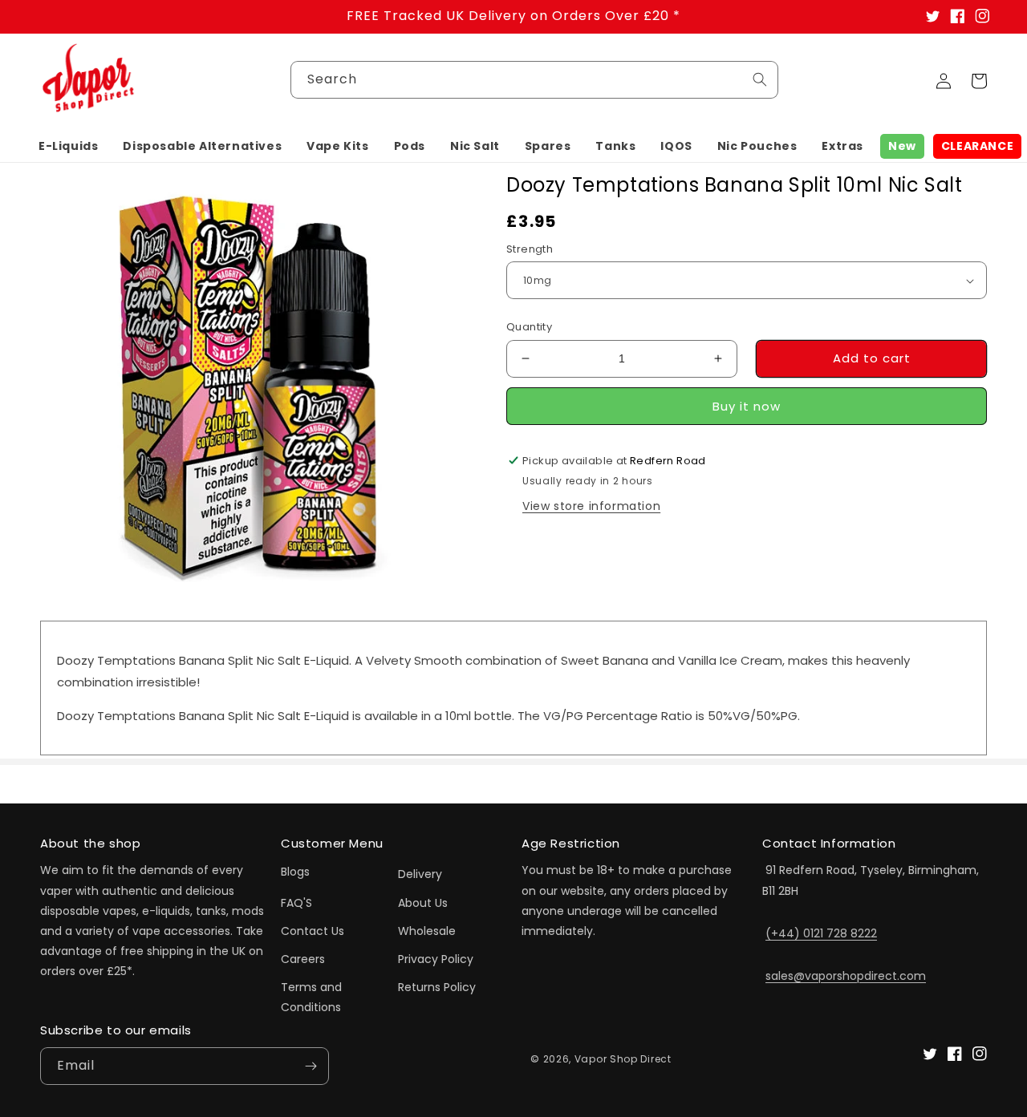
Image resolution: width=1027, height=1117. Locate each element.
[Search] (759, 79)
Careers (303, 959)
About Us (423, 903)
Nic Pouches (757, 146)
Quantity (529, 326)
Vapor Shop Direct (623, 1059)
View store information (591, 506)
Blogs (295, 872)
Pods (409, 146)
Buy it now (746, 406)
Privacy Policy (435, 959)
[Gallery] (253, 385)
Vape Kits (337, 146)
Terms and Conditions (311, 997)
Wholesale (427, 931)
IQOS (676, 146)
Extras (842, 146)
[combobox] (534, 80)
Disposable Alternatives (202, 146)
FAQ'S (296, 903)
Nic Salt (475, 146)
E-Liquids (68, 146)
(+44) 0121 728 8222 (821, 933)
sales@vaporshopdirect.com (845, 976)
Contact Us (312, 931)
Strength (529, 249)
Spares (548, 146)
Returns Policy (437, 987)
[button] (68, 146)
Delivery (420, 874)
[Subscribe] (310, 1066)
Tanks (615, 146)
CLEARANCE (977, 146)
